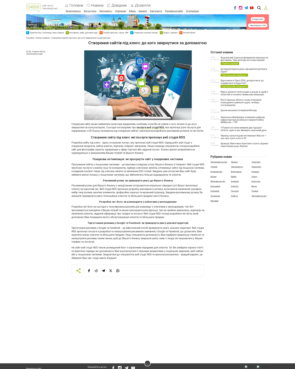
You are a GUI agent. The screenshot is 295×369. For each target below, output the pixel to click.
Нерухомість (105, 11)
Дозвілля (143, 5)
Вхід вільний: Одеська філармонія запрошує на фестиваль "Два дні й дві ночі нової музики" (244, 58)
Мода (254, 186)
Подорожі (215, 196)
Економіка (215, 186)
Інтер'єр (234, 186)
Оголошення (192, 11)
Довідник (119, 5)
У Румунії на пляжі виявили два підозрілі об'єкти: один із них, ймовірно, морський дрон (244, 129)
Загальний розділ (218, 162)
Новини (97, 5)
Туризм (213, 167)
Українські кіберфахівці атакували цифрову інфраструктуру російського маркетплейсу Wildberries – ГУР (243, 120)
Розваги (255, 172)
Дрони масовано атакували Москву (239, 110)
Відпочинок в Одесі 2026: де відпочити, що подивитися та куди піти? (242, 81)
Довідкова (120, 11)
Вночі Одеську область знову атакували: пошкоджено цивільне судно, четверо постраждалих (241, 102)
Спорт (254, 176)
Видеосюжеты (73, 11)
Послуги (235, 191)
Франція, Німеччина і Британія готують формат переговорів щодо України (244, 144)
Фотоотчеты (90, 11)
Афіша (132, 11)
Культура (256, 181)
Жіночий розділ (217, 181)
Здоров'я (256, 162)
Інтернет (235, 181)
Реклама (214, 201)
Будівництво (216, 172)
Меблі (233, 176)
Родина (255, 191)
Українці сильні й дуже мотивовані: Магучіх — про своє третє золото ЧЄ (244, 136)
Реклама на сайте (174, 11)
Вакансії (143, 11)
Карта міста (156, 11)
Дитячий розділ (259, 196)
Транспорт (256, 167)
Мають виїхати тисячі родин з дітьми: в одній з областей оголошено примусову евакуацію (244, 93)
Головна (76, 5)
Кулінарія (214, 191)
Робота (234, 196)
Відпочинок (236, 172)
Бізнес (213, 176)
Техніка (234, 162)
